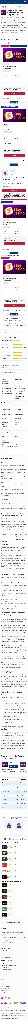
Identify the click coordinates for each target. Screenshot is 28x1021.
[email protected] (5, 442)
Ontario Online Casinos (6, 953)
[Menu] (1, 2)
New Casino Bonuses (5, 950)
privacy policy (8, 197)
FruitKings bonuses (11, 910)
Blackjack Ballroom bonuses (13, 898)
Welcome (13, 43)
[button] (14, 102)
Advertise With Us (5, 988)
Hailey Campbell (6, 365)
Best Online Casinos (6, 451)
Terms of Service (4, 992)
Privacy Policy (4, 990)
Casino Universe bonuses (12, 886)
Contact (3, 995)
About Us (3, 979)
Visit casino (13, 766)
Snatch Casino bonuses (12, 853)
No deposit (4, 43)
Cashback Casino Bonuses (7, 971)
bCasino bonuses (11, 865)
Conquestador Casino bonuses (14, 916)
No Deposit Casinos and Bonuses (8, 965)
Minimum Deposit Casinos (7, 974)
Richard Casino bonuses (12, 859)
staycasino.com (5, 381)
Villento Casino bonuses (12, 892)
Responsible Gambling (6, 957)
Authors (2, 984)
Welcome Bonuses (5, 967)
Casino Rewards (4, 955)
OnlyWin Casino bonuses (12, 847)
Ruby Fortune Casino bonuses (14, 877)
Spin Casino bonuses (12, 871)
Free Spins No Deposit (6, 963)
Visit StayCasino (14, 340)
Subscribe (14, 190)
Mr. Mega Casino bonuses (13, 904)
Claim (14, 93)
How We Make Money (5, 986)
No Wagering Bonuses (6, 969)
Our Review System (5, 981)
